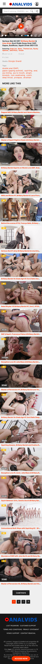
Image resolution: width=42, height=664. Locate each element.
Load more (21, 593)
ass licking (7, 73)
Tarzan (21, 50)
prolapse (18, 77)
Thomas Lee (27, 49)
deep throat (7, 77)
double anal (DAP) (10, 68)
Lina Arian (6, 43)
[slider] (9, 35)
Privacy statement (31, 629)
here (9, 649)
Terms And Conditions (12, 629)
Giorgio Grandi (14, 61)
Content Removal (28, 633)
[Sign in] (37, 4)
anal (35, 70)
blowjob (5, 75)
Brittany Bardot (28, 41)
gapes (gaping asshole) (12, 70)
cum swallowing (18, 75)
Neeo (20, 49)
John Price (13, 50)
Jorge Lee (13, 49)
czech (29, 75)
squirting (28, 70)
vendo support (13, 633)
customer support (28, 626)
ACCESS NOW (21, 658)
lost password (12, 626)
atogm (29, 73)
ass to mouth (18, 73)
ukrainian (27, 77)
